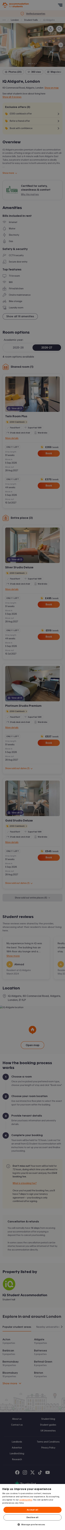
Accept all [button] (32, 1510)
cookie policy (25, 1500)
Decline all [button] (32, 1517)
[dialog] (32, 1507)
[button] (32, 1524)
